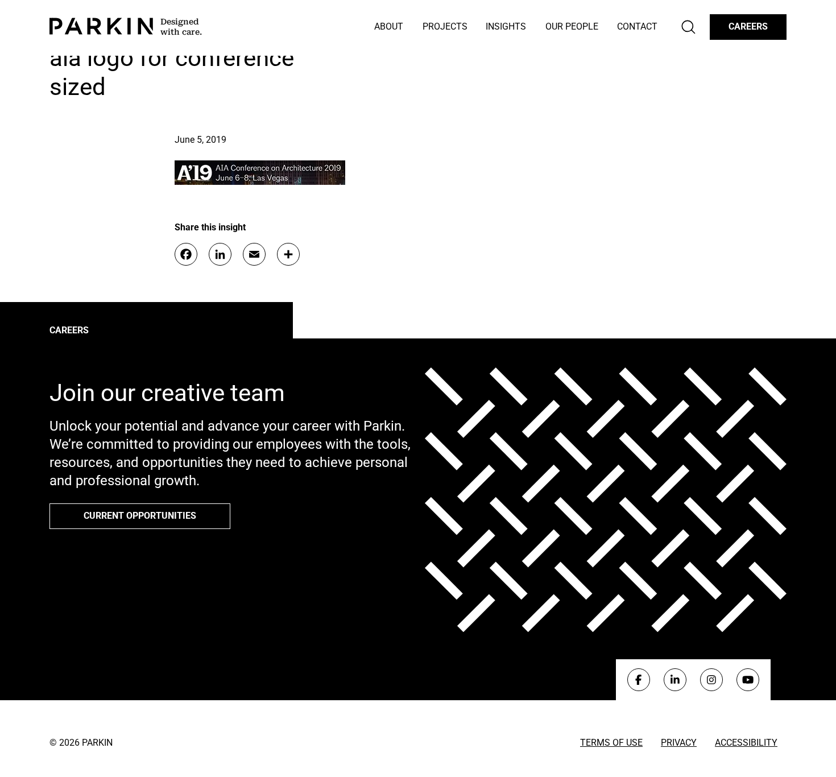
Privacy (679, 742)
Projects (445, 26)
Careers (748, 26)
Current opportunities (140, 515)
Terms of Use (611, 742)
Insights (506, 26)
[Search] (688, 27)
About (388, 26)
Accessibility (746, 742)
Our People (571, 26)
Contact (637, 26)
